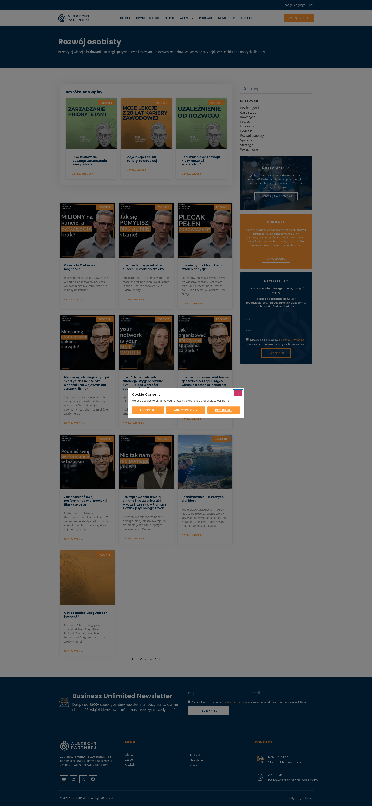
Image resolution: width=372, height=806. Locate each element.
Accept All (148, 410)
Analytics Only (186, 410)
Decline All (223, 410)
